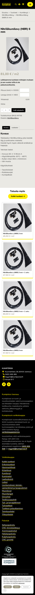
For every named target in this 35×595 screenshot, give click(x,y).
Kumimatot (7, 476)
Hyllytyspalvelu (9, 533)
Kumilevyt (24, 13)
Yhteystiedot (7, 514)
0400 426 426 (11, 374)
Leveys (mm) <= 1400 (9, 95)
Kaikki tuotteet (17, 196)
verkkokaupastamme (11, 432)
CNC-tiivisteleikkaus (11, 528)
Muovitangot (7, 493)
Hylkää (16, 587)
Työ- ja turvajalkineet (11, 502)
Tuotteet (13, 13)
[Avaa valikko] (30, 4)
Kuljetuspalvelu (9, 536)
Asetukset (26, 587)
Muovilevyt (6, 491)
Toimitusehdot (8, 511)
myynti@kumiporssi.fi (14, 377)
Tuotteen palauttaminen (12, 508)
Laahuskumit (7, 479)
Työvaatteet (7, 505)
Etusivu (5, 13)
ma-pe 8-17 (9, 379)
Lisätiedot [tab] (15, 127)
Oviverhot (6, 496)
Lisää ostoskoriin (18, 110)
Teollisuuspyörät (9, 499)
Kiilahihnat (6, 470)
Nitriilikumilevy (8, 15)
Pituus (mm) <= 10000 (10, 90)
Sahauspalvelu (8, 525)
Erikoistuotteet (8, 464)
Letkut (4, 482)
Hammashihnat (8, 467)
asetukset (21, 583)
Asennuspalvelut (9, 531)
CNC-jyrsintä (7, 539)
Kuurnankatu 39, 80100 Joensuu (18, 372)
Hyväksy (7, 587)
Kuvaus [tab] (6, 127)
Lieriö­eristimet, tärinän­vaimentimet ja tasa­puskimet (14, 486)
